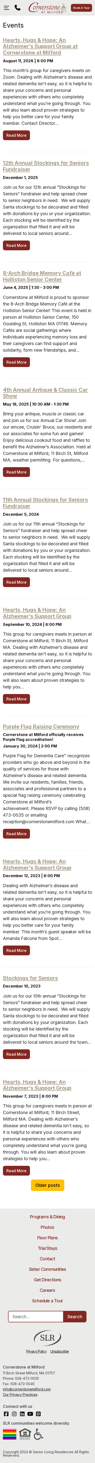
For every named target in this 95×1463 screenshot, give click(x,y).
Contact (47, 1258)
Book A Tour (81, 8)
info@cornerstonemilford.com (27, 1389)
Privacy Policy (36, 1351)
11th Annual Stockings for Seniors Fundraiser (45, 502)
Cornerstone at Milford (47, 8)
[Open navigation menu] (8, 8)
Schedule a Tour (47, 1300)
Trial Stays (47, 1248)
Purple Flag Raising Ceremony (41, 726)
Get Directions (47, 1279)
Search (74, 1316)
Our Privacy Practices (20, 1394)
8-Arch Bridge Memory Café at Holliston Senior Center (42, 276)
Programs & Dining (47, 1216)
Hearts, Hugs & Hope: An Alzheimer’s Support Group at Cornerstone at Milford (40, 46)
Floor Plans (47, 1237)
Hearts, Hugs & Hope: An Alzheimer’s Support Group (37, 613)
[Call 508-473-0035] (17, 8)
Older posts (47, 1185)
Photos (47, 1227)
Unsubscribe (59, 1351)
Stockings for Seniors (30, 978)
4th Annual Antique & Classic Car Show (45, 393)
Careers (47, 1290)
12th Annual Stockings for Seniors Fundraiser (46, 166)
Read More (16, 135)
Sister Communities (47, 1269)
